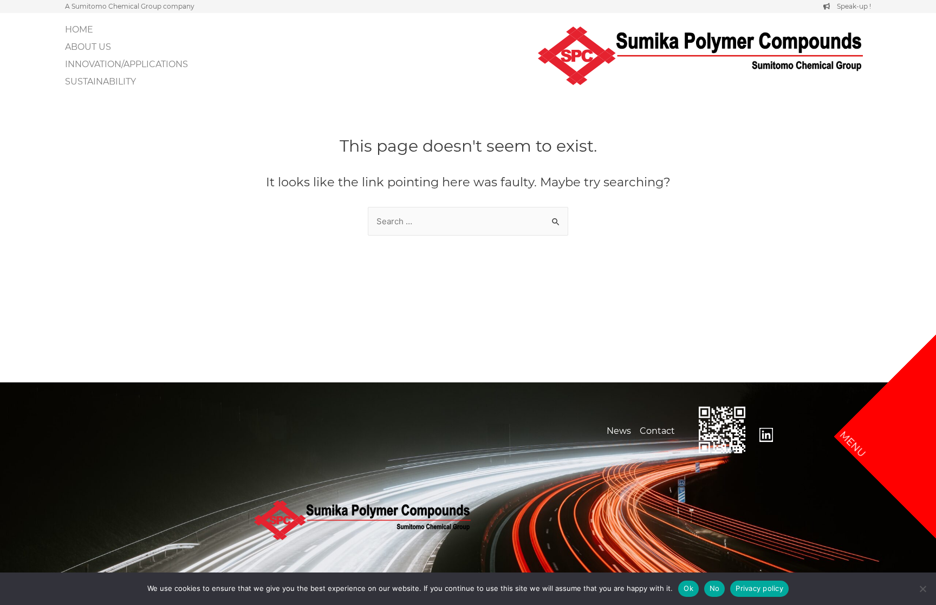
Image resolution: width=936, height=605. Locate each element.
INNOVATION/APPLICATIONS (126, 64)
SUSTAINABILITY (100, 81)
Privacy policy (759, 588)
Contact (657, 431)
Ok (688, 588)
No (715, 588)
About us (88, 47)
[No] (922, 588)
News (619, 431)
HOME (79, 29)
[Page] (766, 435)
